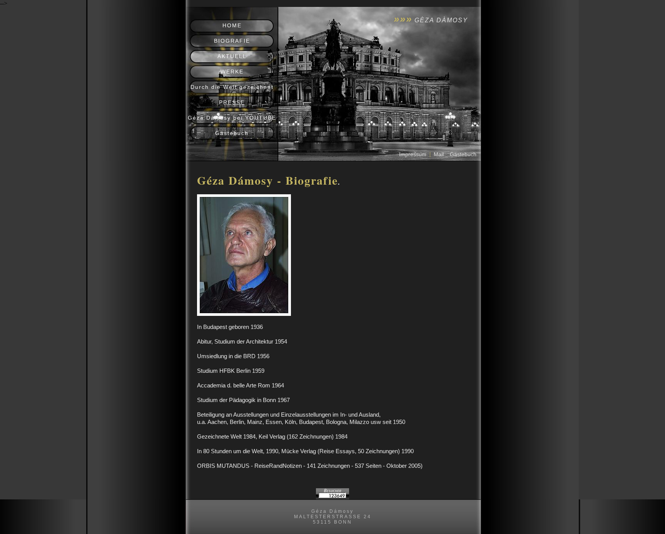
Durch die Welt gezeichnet (232, 87)
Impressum (412, 154)
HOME (232, 25)
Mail (439, 154)
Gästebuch (232, 133)
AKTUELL (232, 56)
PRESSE (232, 102)
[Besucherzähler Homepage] (332, 497)
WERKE (232, 71)
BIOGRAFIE (232, 41)
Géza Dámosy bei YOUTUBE (232, 118)
